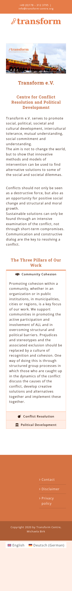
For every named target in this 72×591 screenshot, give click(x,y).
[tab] (36, 274)
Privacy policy (48, 501)
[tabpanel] (36, 345)
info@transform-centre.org (36, 8)
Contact (48, 479)
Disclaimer (51, 489)
